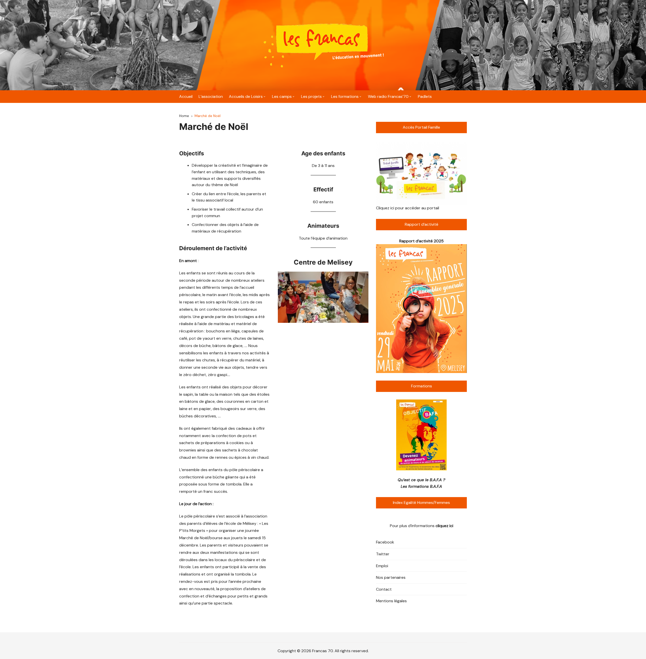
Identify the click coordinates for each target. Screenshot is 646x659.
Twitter (382, 554)
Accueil (186, 96)
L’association (211, 96)
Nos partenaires (391, 577)
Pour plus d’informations (421, 525)
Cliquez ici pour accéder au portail (407, 208)
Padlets (425, 96)
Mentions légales (391, 601)
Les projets (311, 96)
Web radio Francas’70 (388, 96)
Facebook (385, 542)
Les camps (282, 96)
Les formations (345, 96)
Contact (384, 589)
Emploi (382, 565)
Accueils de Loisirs (246, 96)
